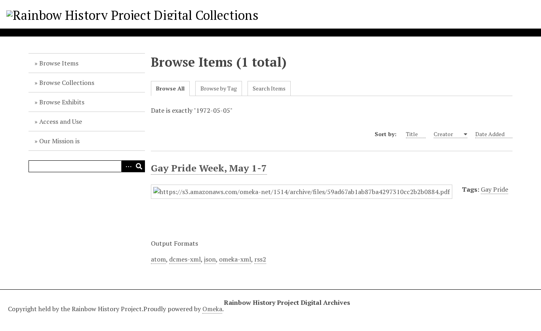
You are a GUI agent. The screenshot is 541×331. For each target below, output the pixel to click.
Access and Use (60, 121)
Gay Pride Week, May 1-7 (209, 168)
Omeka (212, 308)
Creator (444, 134)
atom (158, 259)
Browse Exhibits (61, 102)
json (210, 259)
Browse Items (58, 63)
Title (412, 134)
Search (139, 166)
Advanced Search (127, 166)
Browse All (170, 88)
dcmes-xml (185, 259)
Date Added (490, 134)
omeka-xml (235, 259)
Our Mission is (59, 141)
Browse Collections (66, 82)
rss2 (260, 259)
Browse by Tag (218, 88)
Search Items (269, 88)
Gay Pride (494, 189)
